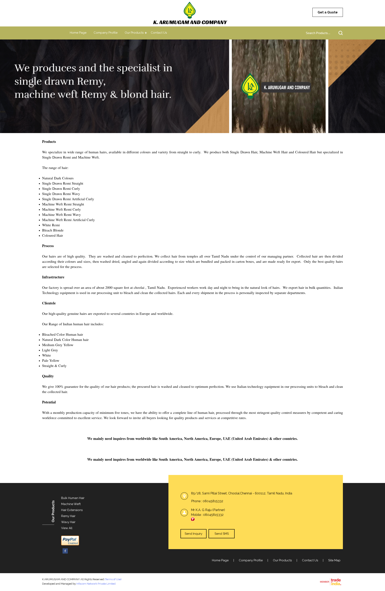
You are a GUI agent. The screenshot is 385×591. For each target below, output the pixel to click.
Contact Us (159, 32)
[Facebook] (65, 553)
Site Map (334, 560)
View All (66, 528)
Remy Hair (68, 516)
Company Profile (106, 32)
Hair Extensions (72, 510)
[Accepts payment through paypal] (70, 545)
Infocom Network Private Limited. (96, 583)
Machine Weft (71, 504)
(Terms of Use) (113, 579)
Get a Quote (328, 12)
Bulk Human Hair (72, 498)
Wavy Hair (68, 522)
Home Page (78, 32)
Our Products (134, 32)
